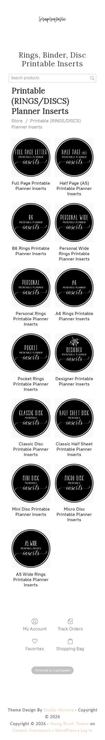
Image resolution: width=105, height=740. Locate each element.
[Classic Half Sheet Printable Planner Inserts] (74, 418)
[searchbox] (53, 78)
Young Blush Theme (69, 724)
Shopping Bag (70, 648)
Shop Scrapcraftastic (52, 20)
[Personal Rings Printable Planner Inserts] (30, 287)
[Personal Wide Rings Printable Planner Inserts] (74, 222)
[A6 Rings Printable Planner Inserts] (74, 287)
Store (17, 120)
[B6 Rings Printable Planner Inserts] (30, 222)
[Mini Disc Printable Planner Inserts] (30, 483)
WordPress (65, 731)
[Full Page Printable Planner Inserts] (30, 157)
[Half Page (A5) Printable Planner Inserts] (74, 157)
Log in (86, 731)
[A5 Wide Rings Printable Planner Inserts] (30, 548)
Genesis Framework (32, 731)
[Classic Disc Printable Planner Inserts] (30, 418)
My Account (35, 628)
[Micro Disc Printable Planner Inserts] (74, 483)
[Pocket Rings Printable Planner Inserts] (30, 352)
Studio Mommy (59, 710)
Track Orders (70, 628)
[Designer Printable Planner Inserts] (74, 352)
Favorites (34, 648)
